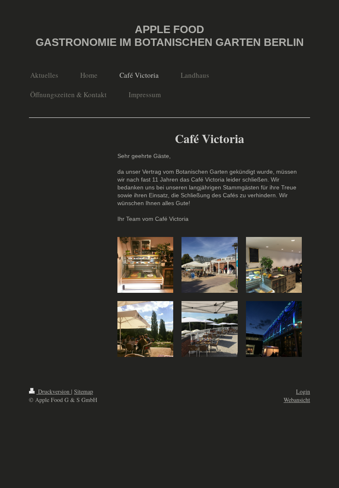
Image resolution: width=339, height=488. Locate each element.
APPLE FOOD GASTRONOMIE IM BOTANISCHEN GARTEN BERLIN (170, 35)
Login (303, 391)
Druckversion (53, 391)
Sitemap (83, 391)
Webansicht (297, 400)
